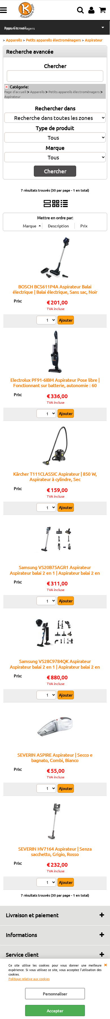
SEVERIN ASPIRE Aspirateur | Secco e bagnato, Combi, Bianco (55, 757)
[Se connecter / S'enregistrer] (92, 10)
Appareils (37, 91)
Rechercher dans (55, 108)
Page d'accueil (15, 91)
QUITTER (105, 964)
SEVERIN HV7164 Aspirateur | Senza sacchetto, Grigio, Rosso (55, 851)
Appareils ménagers (19, 28)
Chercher (55, 65)
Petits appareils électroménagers (74, 91)
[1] (47, 414)
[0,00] (103, 10)
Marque (55, 147)
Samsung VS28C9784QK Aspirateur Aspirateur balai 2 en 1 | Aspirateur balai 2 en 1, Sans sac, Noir (55, 666)
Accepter (55, 1010)
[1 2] (47, 321)
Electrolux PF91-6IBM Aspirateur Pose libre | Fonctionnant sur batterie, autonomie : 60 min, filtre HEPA (55, 385)
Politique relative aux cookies (29, 978)
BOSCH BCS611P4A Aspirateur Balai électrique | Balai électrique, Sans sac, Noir (55, 289)
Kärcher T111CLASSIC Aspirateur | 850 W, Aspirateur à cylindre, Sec (55, 476)
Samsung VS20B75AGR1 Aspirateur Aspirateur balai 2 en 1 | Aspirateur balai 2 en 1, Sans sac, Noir (55, 572)
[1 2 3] (47, 789)
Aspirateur (12, 96)
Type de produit (55, 127)
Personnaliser (55, 993)
